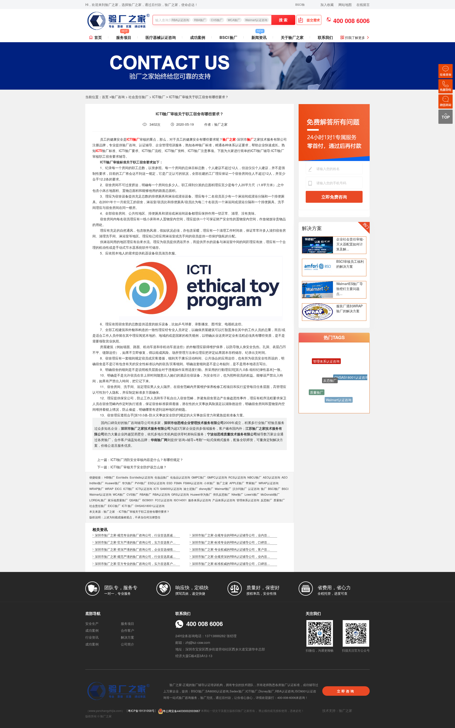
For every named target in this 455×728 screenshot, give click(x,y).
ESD (170, 483)
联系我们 (325, 37)
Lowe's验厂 (252, 494)
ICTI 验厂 (127, 506)
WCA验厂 (234, 20)
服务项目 (123, 36)
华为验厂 (127, 483)
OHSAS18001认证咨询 (149, 506)
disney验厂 (206, 489)
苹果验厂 (251, 483)
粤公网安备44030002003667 (181, 711)
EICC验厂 (114, 506)
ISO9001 (148, 500)
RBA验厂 (200, 20)
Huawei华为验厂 (201, 494)
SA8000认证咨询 (171, 489)
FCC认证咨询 (163, 500)
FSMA (178, 483)
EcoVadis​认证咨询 (141, 477)
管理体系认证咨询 (248, 500)
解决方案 (312, 227)
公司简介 (127, 644)
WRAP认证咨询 (268, 483)
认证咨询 (253, 489)
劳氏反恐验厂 (221, 494)
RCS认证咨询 (237, 477)
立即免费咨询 (334, 197)
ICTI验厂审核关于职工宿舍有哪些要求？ (144, 511)
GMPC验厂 (198, 477)
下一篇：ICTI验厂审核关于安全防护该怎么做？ (132, 467)
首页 (98, 37)
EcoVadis (122, 477)
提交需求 (313, 20)
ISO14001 (180, 500)
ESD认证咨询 (156, 483)
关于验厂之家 (292, 37)
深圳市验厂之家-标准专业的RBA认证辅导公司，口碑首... (231, 542)
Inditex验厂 (96, 483)
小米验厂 (209, 483)
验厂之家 (222, 483)
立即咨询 (346, 691)
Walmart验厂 (223, 489)
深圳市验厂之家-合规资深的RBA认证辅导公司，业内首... (231, 556)
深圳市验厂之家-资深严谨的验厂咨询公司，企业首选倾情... (135, 549)
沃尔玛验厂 (239, 489)
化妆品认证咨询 (180, 477)
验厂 (264, 489)
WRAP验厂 (96, 489)
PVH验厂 (140, 483)
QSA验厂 (135, 500)
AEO (284, 477)
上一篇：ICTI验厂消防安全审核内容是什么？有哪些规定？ (140, 459)
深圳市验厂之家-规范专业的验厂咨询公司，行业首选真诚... (135, 535)
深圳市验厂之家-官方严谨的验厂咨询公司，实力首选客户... (135, 542)
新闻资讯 (259, 36)
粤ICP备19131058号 (141, 711)
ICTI (156, 489)
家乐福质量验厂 (118, 500)
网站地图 (345, 4)
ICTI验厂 (158, 96)
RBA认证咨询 (180, 20)
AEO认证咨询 (271, 477)
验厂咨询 (118, 96)
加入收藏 (327, 4)
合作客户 (127, 630)
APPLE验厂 (236, 483)
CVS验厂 (217, 20)
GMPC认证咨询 (217, 477)
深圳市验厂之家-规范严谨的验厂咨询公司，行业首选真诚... (135, 556)
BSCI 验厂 (228, 37)
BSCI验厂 (274, 489)
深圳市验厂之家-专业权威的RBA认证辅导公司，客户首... (231, 549)
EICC (118, 489)
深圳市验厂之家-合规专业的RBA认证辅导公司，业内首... (231, 535)
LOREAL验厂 (97, 500)
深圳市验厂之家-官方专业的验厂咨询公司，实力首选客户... (135, 563)
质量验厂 (279, 500)
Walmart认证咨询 (256, 20)
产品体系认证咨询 (223, 500)
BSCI (285, 489)
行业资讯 (92, 637)
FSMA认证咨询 (192, 483)
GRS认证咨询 (180, 494)
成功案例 (197, 37)
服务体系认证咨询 (199, 500)
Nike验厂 (237, 494)
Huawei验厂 (113, 483)
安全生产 (92, 623)
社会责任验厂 (138, 96)
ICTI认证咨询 (144, 489)
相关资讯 (100, 529)
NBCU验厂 (254, 477)
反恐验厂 (266, 500)
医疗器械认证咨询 (161, 37)
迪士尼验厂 (190, 489)
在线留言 (363, 4)
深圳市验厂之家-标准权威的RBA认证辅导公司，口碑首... (231, 563)
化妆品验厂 (162, 477)
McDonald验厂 (270, 494)
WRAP (109, 489)
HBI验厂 (109, 477)
